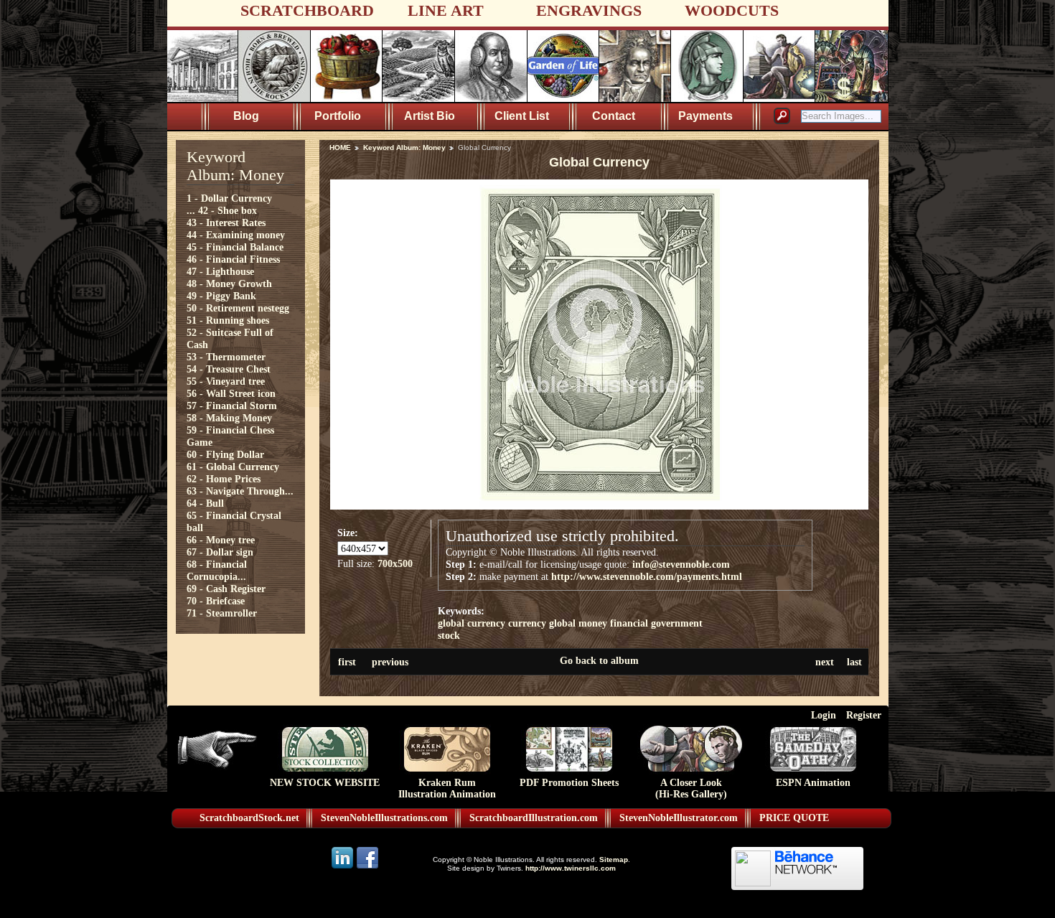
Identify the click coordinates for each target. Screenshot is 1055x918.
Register (863, 715)
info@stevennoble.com (681, 564)
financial (629, 623)
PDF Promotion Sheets (569, 782)
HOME (340, 147)
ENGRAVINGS (589, 10)
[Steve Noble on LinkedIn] (343, 867)
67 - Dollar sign (220, 552)
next (824, 662)
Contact (613, 116)
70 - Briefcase (216, 600)
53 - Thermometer (226, 356)
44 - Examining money (236, 234)
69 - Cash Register (226, 588)
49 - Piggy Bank (221, 295)
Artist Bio (429, 116)
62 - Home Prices (224, 478)
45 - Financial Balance (235, 247)
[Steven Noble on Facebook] (367, 867)
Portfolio (337, 116)
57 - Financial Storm (232, 405)
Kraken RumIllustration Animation (447, 788)
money (592, 623)
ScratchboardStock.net (249, 817)
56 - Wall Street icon (231, 393)
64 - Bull (205, 503)
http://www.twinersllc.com (570, 868)
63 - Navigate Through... (240, 491)
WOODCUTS (732, 10)
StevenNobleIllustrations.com (384, 817)
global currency (471, 623)
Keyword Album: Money (404, 147)
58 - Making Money (229, 417)
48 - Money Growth (229, 283)
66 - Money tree (221, 539)
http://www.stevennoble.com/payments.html (646, 576)
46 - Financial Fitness (233, 259)
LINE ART (446, 10)
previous (390, 662)
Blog (246, 116)
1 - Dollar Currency (229, 198)
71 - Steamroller (222, 613)
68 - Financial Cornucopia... (217, 570)
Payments (705, 116)
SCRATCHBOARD (307, 10)
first (347, 662)
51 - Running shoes (228, 320)
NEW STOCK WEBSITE (325, 782)
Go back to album (599, 660)
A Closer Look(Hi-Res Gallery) (691, 788)
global (562, 623)
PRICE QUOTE (794, 817)
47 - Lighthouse (220, 271)
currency (527, 623)
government (677, 623)
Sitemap (613, 859)
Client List (521, 116)
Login (823, 715)
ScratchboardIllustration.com (533, 817)
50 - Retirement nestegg (238, 308)
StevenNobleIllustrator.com (678, 817)
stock (449, 635)
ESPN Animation (813, 782)
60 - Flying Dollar (225, 454)
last (854, 662)
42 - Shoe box (227, 210)
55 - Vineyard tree (226, 381)
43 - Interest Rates (226, 222)
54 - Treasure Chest (229, 369)
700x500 (395, 563)
